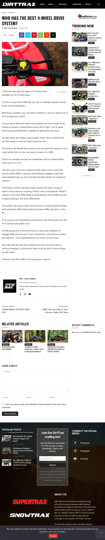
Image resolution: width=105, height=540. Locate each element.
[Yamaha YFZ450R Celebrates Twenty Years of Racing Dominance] (35, 336)
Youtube (84, 458)
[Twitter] (28, 35)
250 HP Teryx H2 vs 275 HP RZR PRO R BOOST (94, 106)
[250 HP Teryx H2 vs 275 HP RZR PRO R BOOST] (80, 107)
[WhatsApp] (40, 35)
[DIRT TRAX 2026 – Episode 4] (80, 149)
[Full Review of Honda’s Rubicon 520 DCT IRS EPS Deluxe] (80, 51)
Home (4, 12)
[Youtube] (30, 294)
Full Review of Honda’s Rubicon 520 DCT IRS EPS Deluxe (23, 451)
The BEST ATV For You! (91, 332)
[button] (98, 4)
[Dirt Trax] (11, 4)
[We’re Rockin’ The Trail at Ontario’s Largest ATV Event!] (80, 36)
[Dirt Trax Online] (9, 286)
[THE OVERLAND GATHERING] (12, 336)
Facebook (85, 443)
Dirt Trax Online (10, 28)
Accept (53, 536)
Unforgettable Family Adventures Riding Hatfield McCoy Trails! (93, 162)
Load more (86, 175)
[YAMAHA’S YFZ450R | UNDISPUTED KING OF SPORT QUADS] (57, 336)
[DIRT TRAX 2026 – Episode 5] (80, 120)
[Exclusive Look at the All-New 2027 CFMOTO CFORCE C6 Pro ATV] (80, 132)
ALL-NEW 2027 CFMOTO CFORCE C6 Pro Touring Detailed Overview (94, 67)
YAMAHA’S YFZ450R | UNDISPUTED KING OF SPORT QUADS (56, 349)
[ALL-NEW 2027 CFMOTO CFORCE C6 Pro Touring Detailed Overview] (80, 66)
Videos (91, 43)
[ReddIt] (46, 35)
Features (11, 12)
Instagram (85, 451)
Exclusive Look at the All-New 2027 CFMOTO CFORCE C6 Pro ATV (94, 133)
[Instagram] (25, 294)
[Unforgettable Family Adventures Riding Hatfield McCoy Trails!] (80, 161)
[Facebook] (21, 35)
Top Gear (92, 85)
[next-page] (8, 357)
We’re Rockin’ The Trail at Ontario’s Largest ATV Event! (22, 438)
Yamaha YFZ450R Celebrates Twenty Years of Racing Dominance (34, 349)
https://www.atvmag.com (28, 282)
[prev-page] (3, 357)
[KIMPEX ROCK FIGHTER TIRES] (80, 83)
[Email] (53, 35)
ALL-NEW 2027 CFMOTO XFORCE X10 (94, 94)
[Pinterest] (34, 35)
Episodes (92, 121)
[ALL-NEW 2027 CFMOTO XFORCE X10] (80, 95)
